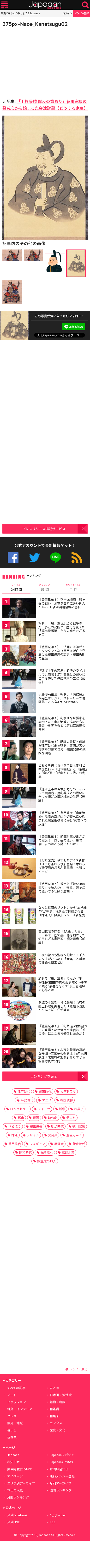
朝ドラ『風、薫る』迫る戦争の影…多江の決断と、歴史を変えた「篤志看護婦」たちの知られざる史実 (61, 629)
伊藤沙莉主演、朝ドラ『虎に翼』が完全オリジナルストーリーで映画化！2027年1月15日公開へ (61, 698)
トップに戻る (78, 1369)
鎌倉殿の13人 (46, 1161)
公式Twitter (34, 557)
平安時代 (27, 1100)
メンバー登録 (81, 13)
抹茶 (15, 1135)
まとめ (54, 1388)
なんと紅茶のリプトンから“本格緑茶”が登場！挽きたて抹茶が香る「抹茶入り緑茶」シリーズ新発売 (62, 911)
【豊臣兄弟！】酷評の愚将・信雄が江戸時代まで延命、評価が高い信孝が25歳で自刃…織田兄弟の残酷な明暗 (61, 747)
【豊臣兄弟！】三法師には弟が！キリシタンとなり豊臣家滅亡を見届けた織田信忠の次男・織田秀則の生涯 (61, 652)
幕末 (21, 1117)
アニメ (46, 1100)
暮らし (12, 1430)
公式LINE (55, 557)
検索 (85, 4)
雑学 (62, 1109)
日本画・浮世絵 (61, 1395)
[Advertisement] (36, 61)
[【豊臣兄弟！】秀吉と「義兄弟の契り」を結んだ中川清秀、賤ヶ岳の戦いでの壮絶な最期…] (19, 893)
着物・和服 (57, 1402)
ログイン (67, 13)
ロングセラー (19, 1109)
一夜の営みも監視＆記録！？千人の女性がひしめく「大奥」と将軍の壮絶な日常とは (61, 959)
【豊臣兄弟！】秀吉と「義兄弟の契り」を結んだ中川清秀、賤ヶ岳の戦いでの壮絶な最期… (61, 887)
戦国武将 (66, 1100)
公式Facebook (13, 557)
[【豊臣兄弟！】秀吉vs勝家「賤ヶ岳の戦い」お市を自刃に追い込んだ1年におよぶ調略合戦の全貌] (19, 609)
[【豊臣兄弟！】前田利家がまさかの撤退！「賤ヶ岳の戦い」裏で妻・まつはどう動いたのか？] (19, 846)
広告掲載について (19, 1469)
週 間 (45, 587)
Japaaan (45, 5)
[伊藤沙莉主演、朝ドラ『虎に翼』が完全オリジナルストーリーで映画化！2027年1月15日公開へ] (19, 703)
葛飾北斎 (68, 1152)
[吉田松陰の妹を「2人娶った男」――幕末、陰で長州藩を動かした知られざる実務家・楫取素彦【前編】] (19, 940)
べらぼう (14, 1126)
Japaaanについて (62, 1462)
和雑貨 (54, 1409)
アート (11, 1395)
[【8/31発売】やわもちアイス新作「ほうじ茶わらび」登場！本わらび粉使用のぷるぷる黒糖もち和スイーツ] (19, 869)
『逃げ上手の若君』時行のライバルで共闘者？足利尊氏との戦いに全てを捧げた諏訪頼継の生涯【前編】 (61, 676)
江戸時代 (24, 1091)
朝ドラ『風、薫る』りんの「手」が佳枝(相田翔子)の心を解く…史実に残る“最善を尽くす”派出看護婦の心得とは (62, 984)
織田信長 (36, 1126)
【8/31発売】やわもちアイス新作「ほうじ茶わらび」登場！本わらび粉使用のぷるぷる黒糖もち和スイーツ (61, 866)
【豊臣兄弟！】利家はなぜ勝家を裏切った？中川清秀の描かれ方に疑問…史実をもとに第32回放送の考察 (61, 724)
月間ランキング (18, 1497)
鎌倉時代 (78, 1143)
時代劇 (52, 1117)
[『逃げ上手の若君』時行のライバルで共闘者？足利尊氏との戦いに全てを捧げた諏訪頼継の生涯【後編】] (19, 798)
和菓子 (54, 1416)
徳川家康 (78, 1126)
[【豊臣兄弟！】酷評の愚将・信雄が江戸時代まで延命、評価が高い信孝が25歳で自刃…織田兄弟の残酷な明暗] (19, 751)
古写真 (12, 1437)
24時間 (16, 587)
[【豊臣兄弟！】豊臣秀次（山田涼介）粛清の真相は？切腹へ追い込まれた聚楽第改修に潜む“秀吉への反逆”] (19, 822)
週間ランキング (61, 1490)
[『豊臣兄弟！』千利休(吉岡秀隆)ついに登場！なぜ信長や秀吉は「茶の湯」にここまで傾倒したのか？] (19, 1035)
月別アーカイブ (60, 1483)
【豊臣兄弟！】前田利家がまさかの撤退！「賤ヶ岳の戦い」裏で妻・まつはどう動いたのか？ (61, 840)
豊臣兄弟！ (74, 1135)
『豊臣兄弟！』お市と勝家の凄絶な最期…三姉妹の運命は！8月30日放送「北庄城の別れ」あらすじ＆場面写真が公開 (62, 1055)
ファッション (16, 1402)
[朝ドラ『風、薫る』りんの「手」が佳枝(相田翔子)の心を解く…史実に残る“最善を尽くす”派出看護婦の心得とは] (19, 988)
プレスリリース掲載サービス (44, 528)
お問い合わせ (59, 1469)
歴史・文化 (57, 1430)
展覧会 (59, 1143)
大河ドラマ (68, 1091)
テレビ (71, 1117)
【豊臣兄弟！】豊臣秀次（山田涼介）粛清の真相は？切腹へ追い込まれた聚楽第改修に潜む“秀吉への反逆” (62, 818)
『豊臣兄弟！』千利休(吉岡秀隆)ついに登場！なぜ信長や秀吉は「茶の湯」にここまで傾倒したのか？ (62, 1030)
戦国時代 (45, 1091)
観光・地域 (15, 1423)
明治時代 (57, 1126)
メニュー (4, 4)
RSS (77, 557)
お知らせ (13, 1462)
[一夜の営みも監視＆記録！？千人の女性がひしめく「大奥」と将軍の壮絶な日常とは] (19, 964)
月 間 (73, 587)
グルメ (12, 1416)
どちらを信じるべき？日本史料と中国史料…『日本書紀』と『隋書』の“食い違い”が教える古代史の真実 (62, 771)
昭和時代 (25, 1152)
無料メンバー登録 (62, 1476)
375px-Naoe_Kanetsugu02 (35, 24)
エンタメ (56, 1423)
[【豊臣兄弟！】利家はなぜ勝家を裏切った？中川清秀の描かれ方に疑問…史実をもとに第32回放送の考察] (19, 727)
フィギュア (37, 1143)
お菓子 (79, 1109)
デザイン (33, 1135)
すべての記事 (16, 1388)
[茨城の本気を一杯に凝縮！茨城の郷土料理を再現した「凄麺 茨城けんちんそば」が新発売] (19, 1011)
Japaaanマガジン (62, 1455)
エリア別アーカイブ (21, 1483)
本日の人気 (15, 1490)
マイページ (15, 1476)
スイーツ (44, 1109)
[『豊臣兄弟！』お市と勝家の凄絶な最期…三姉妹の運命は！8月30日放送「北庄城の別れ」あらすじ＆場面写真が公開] (19, 1059)
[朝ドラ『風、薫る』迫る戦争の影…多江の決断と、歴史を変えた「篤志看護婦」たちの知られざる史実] (19, 632)
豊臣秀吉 (14, 1143)
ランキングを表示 (43, 1076)
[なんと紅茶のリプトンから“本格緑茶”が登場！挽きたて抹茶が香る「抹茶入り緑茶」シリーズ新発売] (19, 917)
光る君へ (47, 1152)
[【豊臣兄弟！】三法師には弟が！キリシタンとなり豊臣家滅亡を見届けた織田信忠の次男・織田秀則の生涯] (19, 656)
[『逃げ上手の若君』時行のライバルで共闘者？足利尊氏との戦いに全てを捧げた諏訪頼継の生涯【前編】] (19, 680)
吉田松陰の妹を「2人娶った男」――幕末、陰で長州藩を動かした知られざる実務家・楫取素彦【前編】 (61, 937)
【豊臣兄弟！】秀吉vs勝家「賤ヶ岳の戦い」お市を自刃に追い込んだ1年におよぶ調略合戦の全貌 (61, 603)
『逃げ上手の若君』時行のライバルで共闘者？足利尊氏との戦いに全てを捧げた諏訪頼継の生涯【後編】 (61, 795)
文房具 (52, 1135)
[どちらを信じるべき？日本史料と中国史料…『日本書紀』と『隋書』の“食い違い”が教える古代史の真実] (19, 774)
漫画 (36, 1117)
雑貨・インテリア (19, 1409)
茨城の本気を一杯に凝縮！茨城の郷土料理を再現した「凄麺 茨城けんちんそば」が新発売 (62, 1006)
